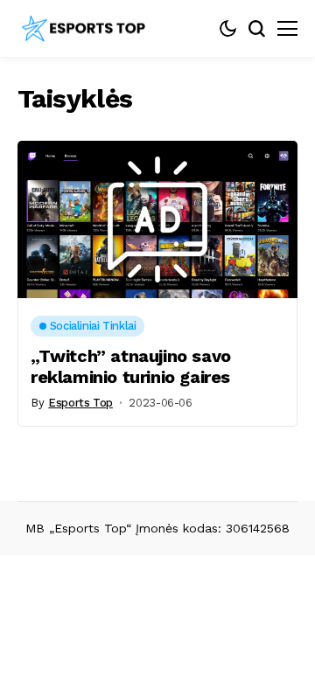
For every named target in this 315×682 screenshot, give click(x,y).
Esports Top (80, 402)
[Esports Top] (83, 28)
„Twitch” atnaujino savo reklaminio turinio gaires (131, 366)
